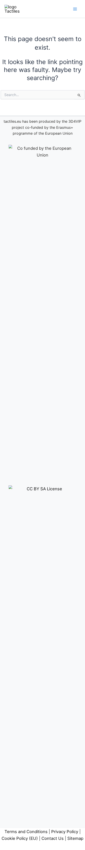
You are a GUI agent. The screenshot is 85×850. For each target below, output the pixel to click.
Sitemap (75, 838)
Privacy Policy (64, 831)
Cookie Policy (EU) (20, 838)
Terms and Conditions (26, 831)
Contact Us (52, 838)
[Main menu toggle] (75, 9)
